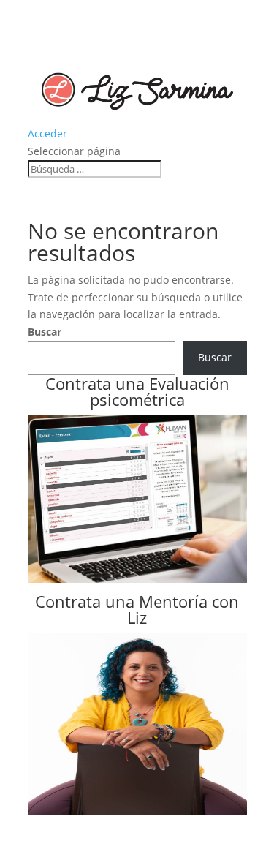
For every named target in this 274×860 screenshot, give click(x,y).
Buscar (44, 332)
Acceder (47, 133)
